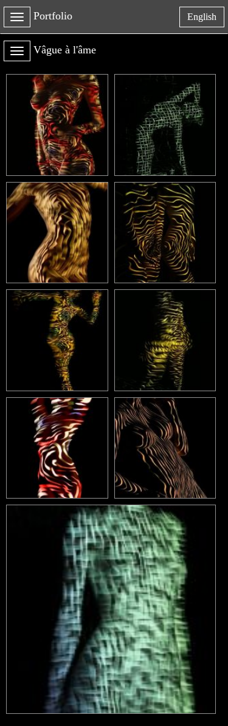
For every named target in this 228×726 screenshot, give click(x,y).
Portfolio (52, 16)
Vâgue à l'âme (64, 50)
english (205, 19)
